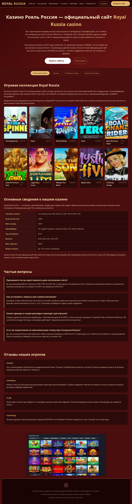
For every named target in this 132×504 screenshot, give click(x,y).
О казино (64, 3)
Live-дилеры (42, 3)
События (32, 3)
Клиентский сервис (40, 73)
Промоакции (54, 3)
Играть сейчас (58, 60)
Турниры (56, 73)
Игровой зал (90, 3)
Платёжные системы (72, 73)
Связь (81, 3)
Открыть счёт (120, 3)
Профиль (104, 3)
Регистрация (80, 61)
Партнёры (73, 3)
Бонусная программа (92, 73)
